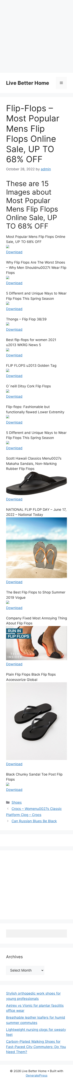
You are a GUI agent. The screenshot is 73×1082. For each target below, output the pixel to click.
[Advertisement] (36, 36)
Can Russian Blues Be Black (34, 821)
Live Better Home (27, 83)
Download (14, 252)
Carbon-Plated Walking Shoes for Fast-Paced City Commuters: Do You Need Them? (36, 1047)
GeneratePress (36, 1075)
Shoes (17, 802)
